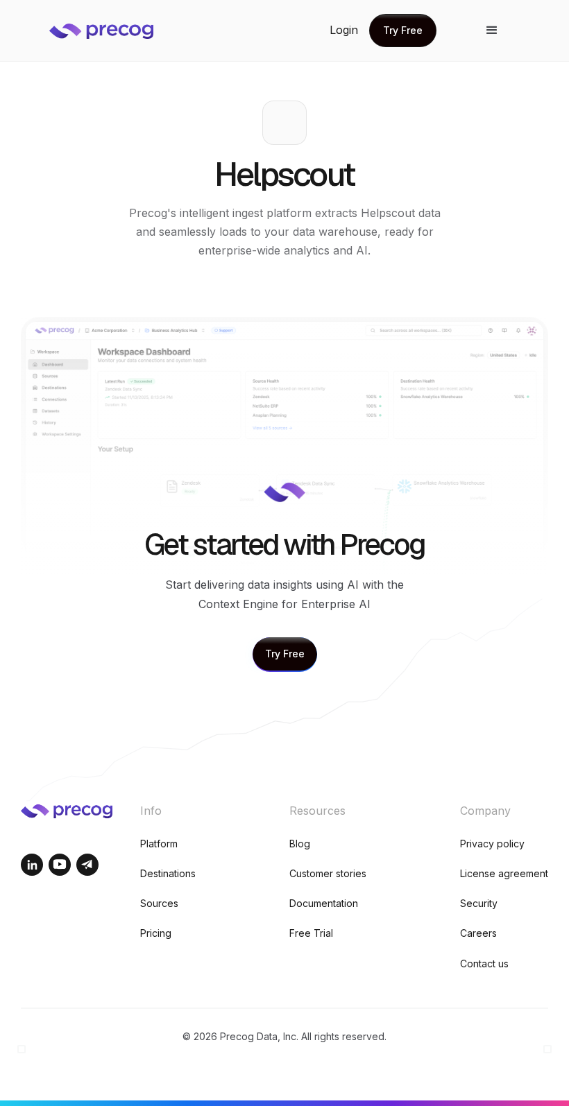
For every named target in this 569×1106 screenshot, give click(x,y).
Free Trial (311, 933)
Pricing (155, 933)
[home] (111, 30)
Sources (159, 903)
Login (344, 30)
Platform (159, 843)
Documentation (323, 903)
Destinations (168, 873)
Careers (478, 933)
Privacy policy (492, 843)
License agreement (504, 873)
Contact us (484, 963)
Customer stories (327, 873)
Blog (299, 843)
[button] (492, 30)
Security (479, 903)
